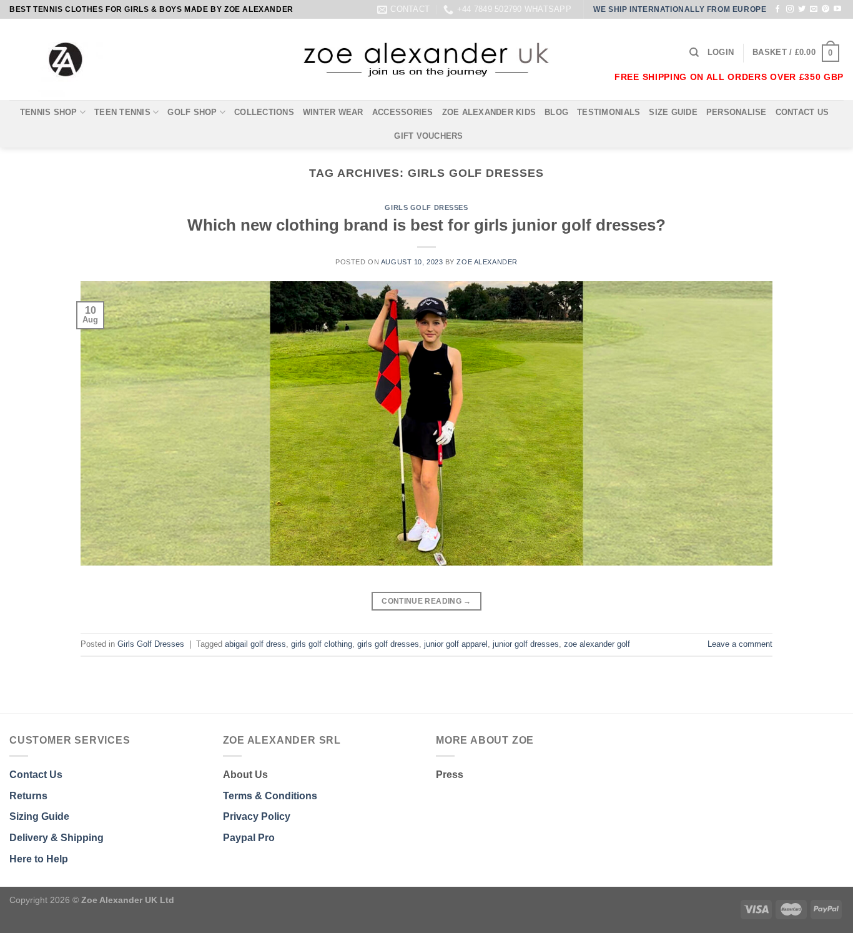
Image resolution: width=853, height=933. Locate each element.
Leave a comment (740, 644)
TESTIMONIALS (608, 112)
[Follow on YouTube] (837, 9)
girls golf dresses (388, 644)
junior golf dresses (526, 644)
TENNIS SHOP (48, 112)
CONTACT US (802, 112)
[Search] (694, 52)
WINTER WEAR (333, 112)
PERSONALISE (736, 112)
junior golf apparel (456, 644)
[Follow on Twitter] (802, 9)
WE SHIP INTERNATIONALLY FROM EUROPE (679, 9)
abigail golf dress (255, 644)
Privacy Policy (256, 816)
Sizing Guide (39, 816)
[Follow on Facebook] (777, 9)
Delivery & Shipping (56, 837)
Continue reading (426, 601)
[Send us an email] (813, 9)
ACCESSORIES (402, 112)
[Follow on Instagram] (790, 9)
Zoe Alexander (486, 262)
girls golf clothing (321, 644)
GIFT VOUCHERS (428, 136)
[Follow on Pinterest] (825, 9)
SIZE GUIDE (673, 112)
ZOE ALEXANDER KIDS (489, 112)
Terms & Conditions (270, 796)
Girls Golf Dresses (426, 207)
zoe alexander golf (597, 644)
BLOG (556, 112)
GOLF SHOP (192, 112)
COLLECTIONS (264, 112)
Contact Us (35, 774)
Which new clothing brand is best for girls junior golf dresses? (426, 225)
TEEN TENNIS (122, 112)
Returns (28, 796)
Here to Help (38, 859)
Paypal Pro (249, 837)
